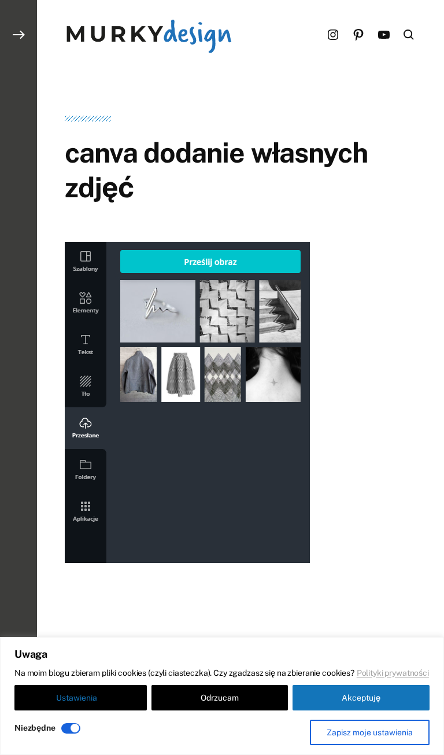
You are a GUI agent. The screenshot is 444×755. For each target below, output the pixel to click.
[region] (222, 696)
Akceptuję (361, 697)
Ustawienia (76, 697)
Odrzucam (220, 697)
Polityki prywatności (393, 672)
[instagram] (333, 34)
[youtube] (384, 34)
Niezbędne (35, 727)
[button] (18, 377)
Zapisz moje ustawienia (370, 732)
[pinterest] (358, 34)
